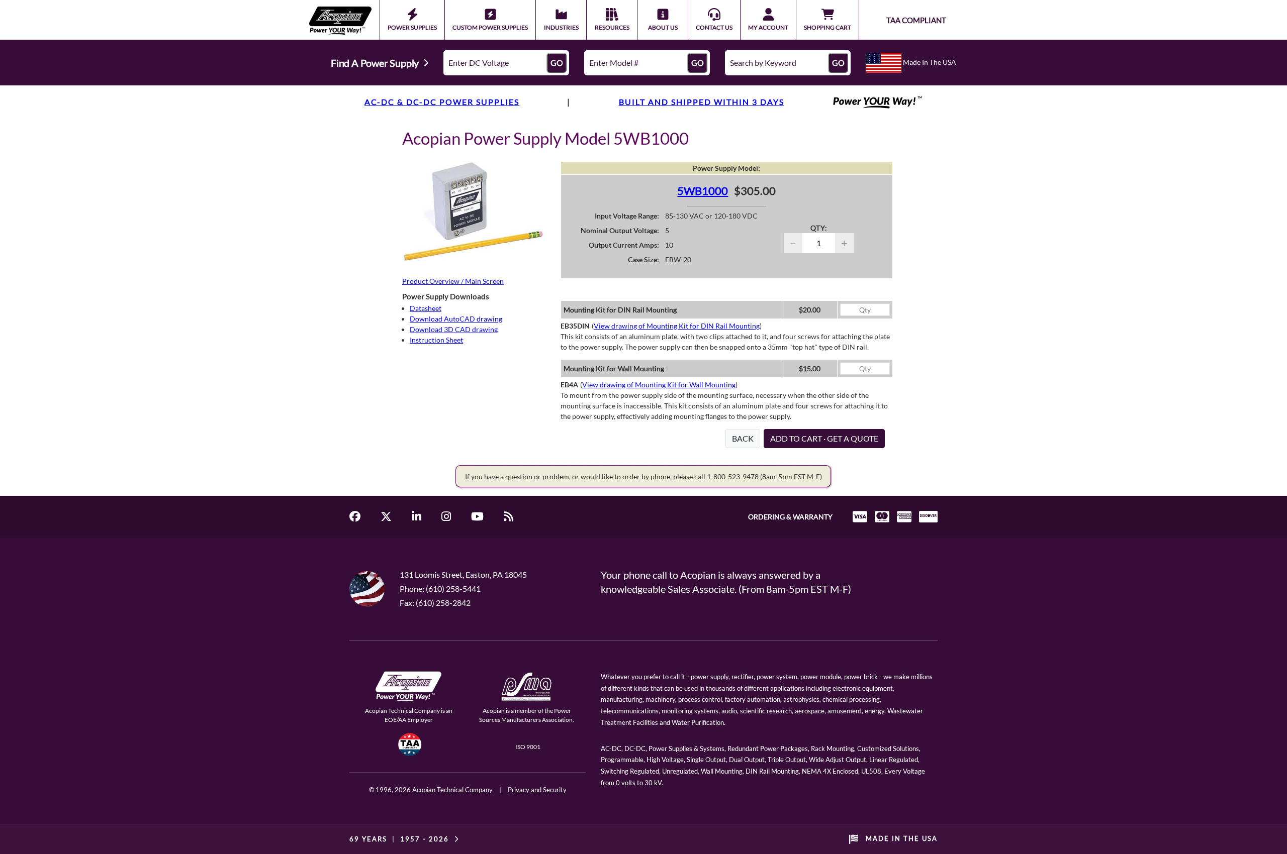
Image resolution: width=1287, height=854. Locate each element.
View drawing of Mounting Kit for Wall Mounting (659, 384)
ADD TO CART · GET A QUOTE (824, 438)
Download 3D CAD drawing (454, 329)
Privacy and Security (537, 790)
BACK (743, 438)
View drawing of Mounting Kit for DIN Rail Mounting (677, 326)
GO (556, 62)
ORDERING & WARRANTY (790, 516)
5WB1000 (702, 190)
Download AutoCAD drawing (456, 318)
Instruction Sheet (436, 340)
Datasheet (425, 308)
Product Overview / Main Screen (453, 281)
